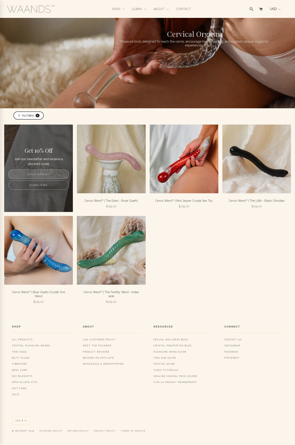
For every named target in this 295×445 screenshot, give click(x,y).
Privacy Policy (105, 431)
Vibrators (19, 364)
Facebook (231, 352)
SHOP (116, 9)
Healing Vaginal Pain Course (176, 376)
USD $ (19, 420)
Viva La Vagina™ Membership (175, 382)
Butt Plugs (21, 358)
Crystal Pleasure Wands (31, 345)
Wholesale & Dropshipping (103, 364)
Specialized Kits (24, 382)
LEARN (137, 9)
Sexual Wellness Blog (171, 339)
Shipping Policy (51, 431)
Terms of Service (133, 431)
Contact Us (233, 339)
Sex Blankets (22, 376)
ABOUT (159, 9)
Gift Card (19, 388)
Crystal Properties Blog (173, 345)
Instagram (232, 345)
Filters (30, 115)
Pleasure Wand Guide (170, 352)
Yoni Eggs (19, 352)
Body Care (19, 370)
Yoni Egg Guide (165, 358)
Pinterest (232, 358)
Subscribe (38, 185)
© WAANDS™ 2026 (23, 431)
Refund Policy (78, 431)
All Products (22, 339)
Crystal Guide (164, 364)
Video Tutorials (166, 370)
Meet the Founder (97, 345)
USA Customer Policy (99, 339)
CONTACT (183, 9)
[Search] (251, 9)
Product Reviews (96, 352)
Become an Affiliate (98, 358)
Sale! (16, 394)
